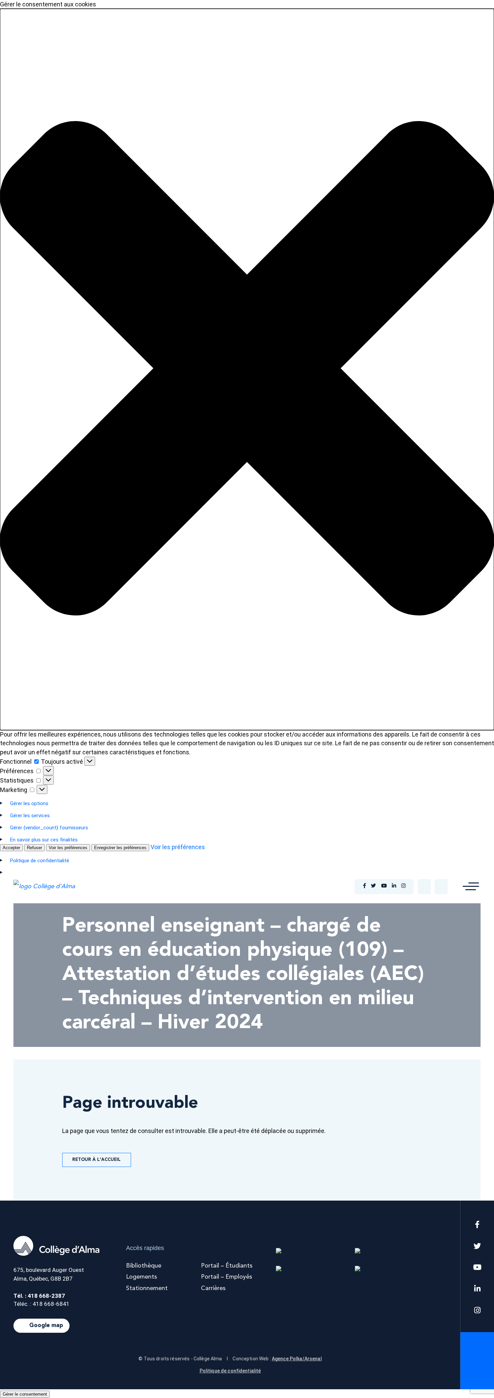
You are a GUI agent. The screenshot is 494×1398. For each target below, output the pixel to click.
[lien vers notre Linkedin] (394, 886)
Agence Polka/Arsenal (297, 1358)
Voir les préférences (68, 847)
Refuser (34, 847)
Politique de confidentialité (230, 1370)
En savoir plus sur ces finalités (44, 840)
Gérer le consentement (25, 1394)
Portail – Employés (226, 1277)
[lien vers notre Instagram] (403, 886)
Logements (141, 1277)
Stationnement (147, 1288)
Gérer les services (30, 816)
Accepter (11, 847)
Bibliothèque (143, 1266)
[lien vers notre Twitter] (373, 886)
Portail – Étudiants (226, 1266)
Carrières (213, 1288)
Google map (46, 1325)
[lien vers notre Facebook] (364, 886)
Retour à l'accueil (96, 1160)
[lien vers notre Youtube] (384, 886)
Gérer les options (29, 803)
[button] (247, 369)
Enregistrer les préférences (120, 847)
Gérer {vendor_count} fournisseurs (49, 828)
